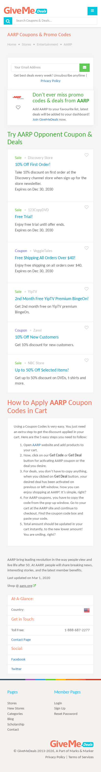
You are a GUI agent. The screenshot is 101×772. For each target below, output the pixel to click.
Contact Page (21, 640)
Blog (10, 719)
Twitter (16, 669)
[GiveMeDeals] (72, 744)
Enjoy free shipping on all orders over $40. (48, 268)
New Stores (15, 708)
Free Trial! (24, 217)
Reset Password (65, 714)
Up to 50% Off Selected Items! (42, 370)
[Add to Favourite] (86, 155)
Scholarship (15, 724)
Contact (13, 730)
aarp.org (26, 586)
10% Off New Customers (37, 337)
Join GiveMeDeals (45, 120)
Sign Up (59, 708)
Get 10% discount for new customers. (44, 345)
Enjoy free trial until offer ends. (40, 227)
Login (58, 703)
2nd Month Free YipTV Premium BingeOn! (52, 299)
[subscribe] (84, 68)
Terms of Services (81, 757)
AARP (36, 445)
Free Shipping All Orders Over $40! (45, 258)
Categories (15, 714)
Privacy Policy (51, 81)
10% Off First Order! (32, 164)
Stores (12, 703)
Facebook (18, 659)
